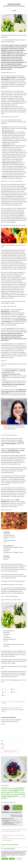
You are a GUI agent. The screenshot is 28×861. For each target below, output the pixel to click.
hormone (21, 792)
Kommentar (3, 724)
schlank (22, 794)
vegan (23, 701)
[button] (5, 689)
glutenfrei (19, 790)
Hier (4, 425)
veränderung (20, 796)
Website (2, 748)
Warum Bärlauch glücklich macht (15, 708)
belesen (10, 788)
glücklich (4, 792)
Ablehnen (12, 858)
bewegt (15, 788)
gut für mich (19, 701)
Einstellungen (19, 858)
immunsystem (6, 794)
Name (2, 740)
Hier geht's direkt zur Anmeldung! (9, 844)
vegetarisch (4, 703)
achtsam (14, 701)
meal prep (15, 794)
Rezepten (13, 72)
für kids (12, 790)
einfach (21, 788)
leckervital (14, 4)
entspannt (4, 790)
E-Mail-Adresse (3, 744)
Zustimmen (5, 858)
